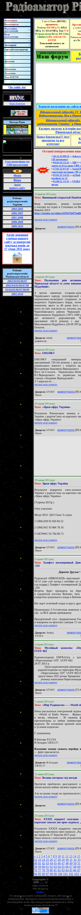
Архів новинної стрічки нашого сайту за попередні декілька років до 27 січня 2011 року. (17, 242)
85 (71, 870)
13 (70, 856)
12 (66, 856)
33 (78, 859)
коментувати (66, 226)
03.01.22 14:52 (61, 175)
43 (47, 863)
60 (43, 867)
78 (43, 870)
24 (43, 859)
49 (71, 863)
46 (59, 863)
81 (55, 870)
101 (65, 874)
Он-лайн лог (17, 87)
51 (78, 863)
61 (47, 867)
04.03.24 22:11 (61, 162)
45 (55, 863)
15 (78, 856)
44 (51, 863)
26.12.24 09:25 (61, 156)
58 (35, 867)
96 (43, 874)
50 (74, 863)
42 (43, 863)
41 (39, 863)
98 (51, 874)
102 (71, 874)
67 (71, 867)
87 (78, 870)
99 (55, 874)
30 (67, 859)
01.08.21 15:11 (61, 181)
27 (55, 859)
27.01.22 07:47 (61, 168)
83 (63, 870)
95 (39, 874)
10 (59, 856)
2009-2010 (17, 226)
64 (59, 867)
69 (78, 867)
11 (63, 856)
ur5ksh (76, 175)
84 (67, 870)
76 (35, 870)
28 (59, 859)
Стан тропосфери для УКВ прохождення (17, 163)
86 (74, 870)
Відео (17, 180)
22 (35, 859)
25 (47, 859)
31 (71, 859)
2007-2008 (17, 217)
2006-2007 (17, 213)
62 (51, 867)
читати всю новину (45, 219)
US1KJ (76, 181)
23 (39, 859)
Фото (17, 175)
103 (76, 874)
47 (63, 863)
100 (60, 874)
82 (59, 870)
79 (47, 870)
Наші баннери (17, 103)
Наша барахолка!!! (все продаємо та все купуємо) (53, 140)
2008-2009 (17, 221)
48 (67, 863)
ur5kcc (40, 891)
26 (51, 859)
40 (35, 863)
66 (67, 867)
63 (55, 867)
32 (74, 859)
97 (47, 874)
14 (74, 856)
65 (63, 867)
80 (51, 870)
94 (35, 874)
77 (39, 870)
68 (74, 867)
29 (63, 859)
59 (39, 867)
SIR (74, 162)
